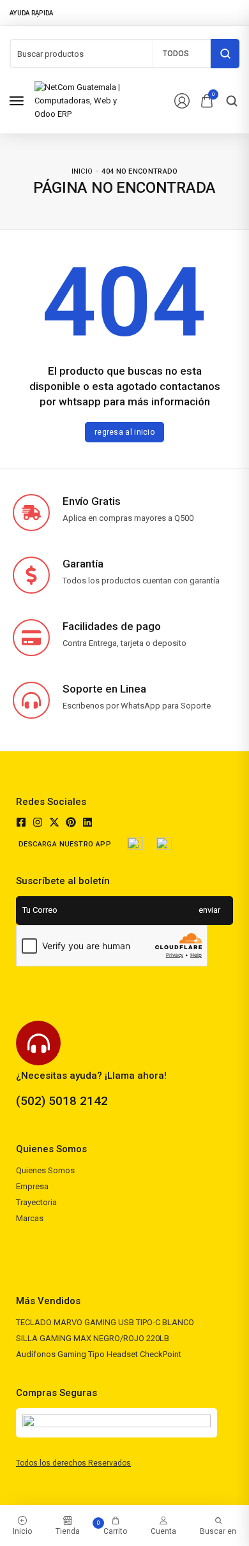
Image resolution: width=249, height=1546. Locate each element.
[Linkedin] (87, 822)
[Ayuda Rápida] (35, 13)
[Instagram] (38, 822)
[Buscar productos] (225, 53)
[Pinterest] (71, 822)
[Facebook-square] (21, 822)
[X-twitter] (54, 822)
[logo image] (83, 100)
